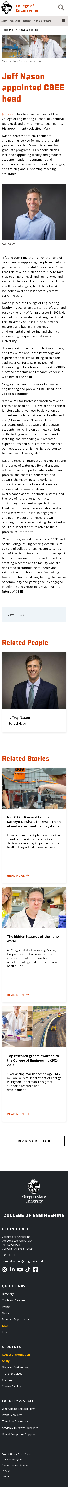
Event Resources (12, 1415)
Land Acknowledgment (12, 1459)
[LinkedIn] (13, 1269)
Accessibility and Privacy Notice (16, 1454)
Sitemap (6, 1476)
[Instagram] (5, 1269)
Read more (16, 875)
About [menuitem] (4, 20)
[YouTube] (20, 1269)
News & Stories (28, 30)
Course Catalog (11, 1386)
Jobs (4, 1332)
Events (6, 1307)
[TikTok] (28, 1269)
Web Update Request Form (18, 1409)
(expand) (8, 30)
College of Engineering (27, 7)
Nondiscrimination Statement (15, 1465)
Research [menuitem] (27, 20)
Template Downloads (15, 1421)
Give (5, 1326)
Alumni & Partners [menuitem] (42, 20)
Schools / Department (15, 1319)
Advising (7, 1380)
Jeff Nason (9, 114)
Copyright (6, 1470)
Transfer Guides (12, 1373)
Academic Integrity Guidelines (20, 1428)
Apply (5, 1361)
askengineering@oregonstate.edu (23, 1261)
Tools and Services (13, 1300)
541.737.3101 (10, 1255)
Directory (8, 1294)
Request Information (16, 1354)
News (5, 1313)
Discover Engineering (15, 1367)
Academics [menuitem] (15, 20)
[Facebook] (36, 1269)
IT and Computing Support (18, 1434)
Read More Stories (37, 1141)
